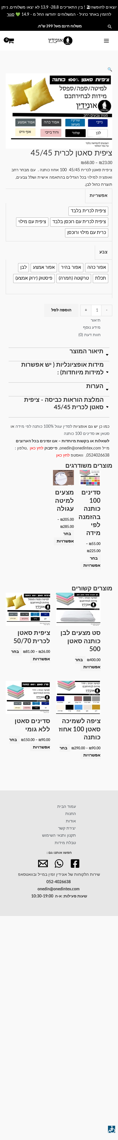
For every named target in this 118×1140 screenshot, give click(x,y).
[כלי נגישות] (111, 1129)
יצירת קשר (67, 828)
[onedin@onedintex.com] (43, 863)
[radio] (88, 211)
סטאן (105, 434)
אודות (71, 821)
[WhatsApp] (59, 863)
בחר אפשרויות (92, 562)
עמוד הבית (66, 807)
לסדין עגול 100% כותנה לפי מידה (43, 427)
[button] (109, 26)
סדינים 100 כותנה (79, 434)
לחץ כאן (37, 448)
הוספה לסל (61, 310)
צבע (103, 252)
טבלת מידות (65, 843)
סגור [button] (10, 15)
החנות (70, 814)
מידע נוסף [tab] (92, 328)
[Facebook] (75, 863)
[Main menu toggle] (107, 41)
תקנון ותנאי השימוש (59, 836)
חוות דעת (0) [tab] (89, 335)
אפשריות (98, 195)
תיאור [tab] (96, 320)
